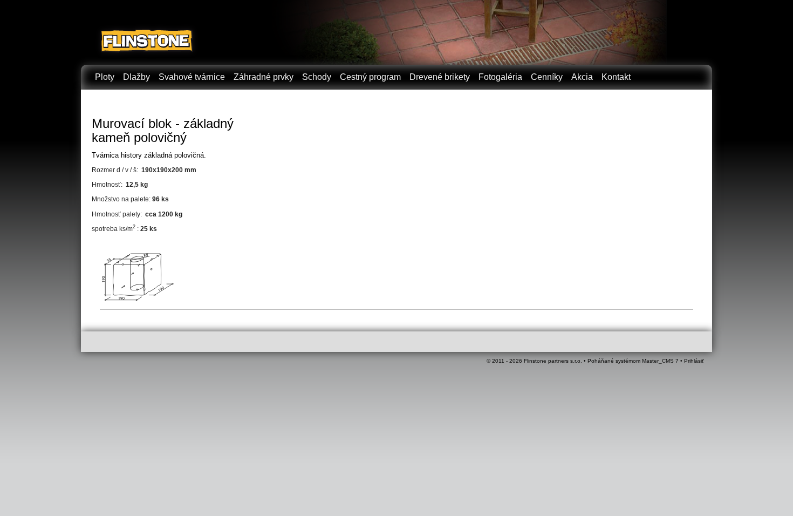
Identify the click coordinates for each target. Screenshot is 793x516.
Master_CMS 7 (660, 361)
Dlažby (136, 77)
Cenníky (547, 77)
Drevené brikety (439, 77)
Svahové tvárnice (192, 77)
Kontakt (616, 77)
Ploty (104, 77)
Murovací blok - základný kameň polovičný (163, 130)
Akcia (582, 77)
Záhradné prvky (263, 77)
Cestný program (370, 77)
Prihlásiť (694, 361)
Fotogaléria (500, 77)
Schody (316, 77)
